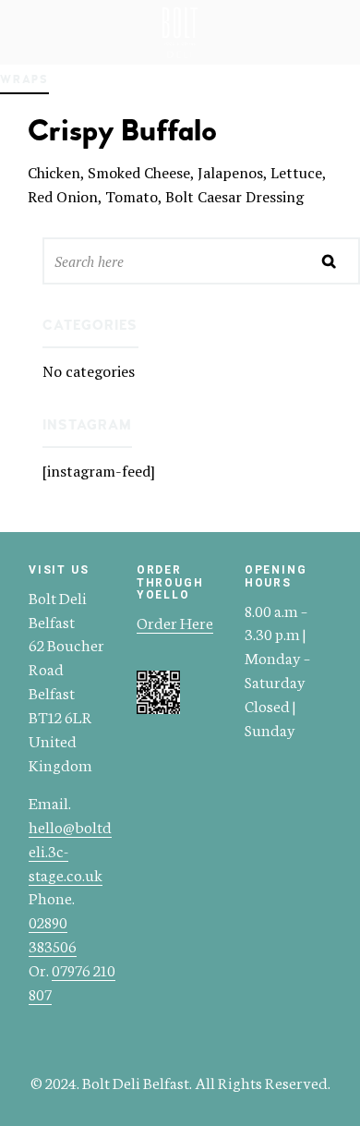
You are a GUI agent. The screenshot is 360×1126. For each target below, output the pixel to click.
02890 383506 (53, 933)
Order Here (175, 622)
